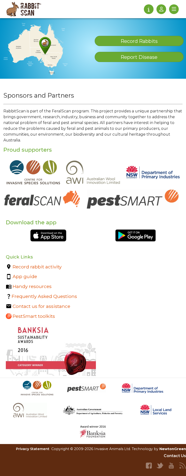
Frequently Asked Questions (44, 296)
